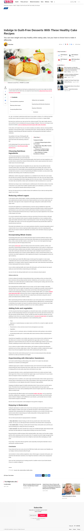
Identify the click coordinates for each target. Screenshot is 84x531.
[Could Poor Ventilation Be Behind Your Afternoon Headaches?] (60, 76)
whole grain (18, 245)
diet (18, 470)
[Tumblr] (79, 526)
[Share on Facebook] (63, 44)
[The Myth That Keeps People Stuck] (60, 82)
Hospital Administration (73, 89)
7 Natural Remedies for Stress (69, 496)
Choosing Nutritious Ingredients (17, 101)
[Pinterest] (62, 60)
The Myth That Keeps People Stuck (71, 80)
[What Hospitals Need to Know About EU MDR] (60, 88)
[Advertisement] (42, 18)
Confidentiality (7, 484)
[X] (74, 55)
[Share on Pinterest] (67, 44)
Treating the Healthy (38, 140)
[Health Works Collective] (8, 2)
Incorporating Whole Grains (16, 109)
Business (66, 89)
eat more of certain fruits (40, 316)
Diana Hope (10, 44)
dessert (15, 470)
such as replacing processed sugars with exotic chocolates (32, 124)
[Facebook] (62, 55)
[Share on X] (65, 44)
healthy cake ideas (38, 393)
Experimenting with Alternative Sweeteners (41, 104)
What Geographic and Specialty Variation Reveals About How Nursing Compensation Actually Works (72, 69)
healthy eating (29, 470)
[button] (54, 2)
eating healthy (23, 470)
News (6, 8)
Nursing (69, 71)
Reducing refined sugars (15, 105)
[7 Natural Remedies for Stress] (71, 489)
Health (65, 77)
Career (65, 71)
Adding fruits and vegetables (38, 100)
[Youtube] (74, 60)
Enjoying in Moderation (37, 108)
